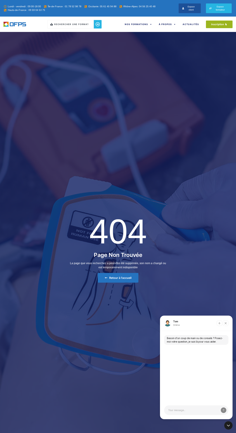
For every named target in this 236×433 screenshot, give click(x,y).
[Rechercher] (98, 24)
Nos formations (136, 24)
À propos (165, 24)
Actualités (191, 24)
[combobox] (71, 24)
